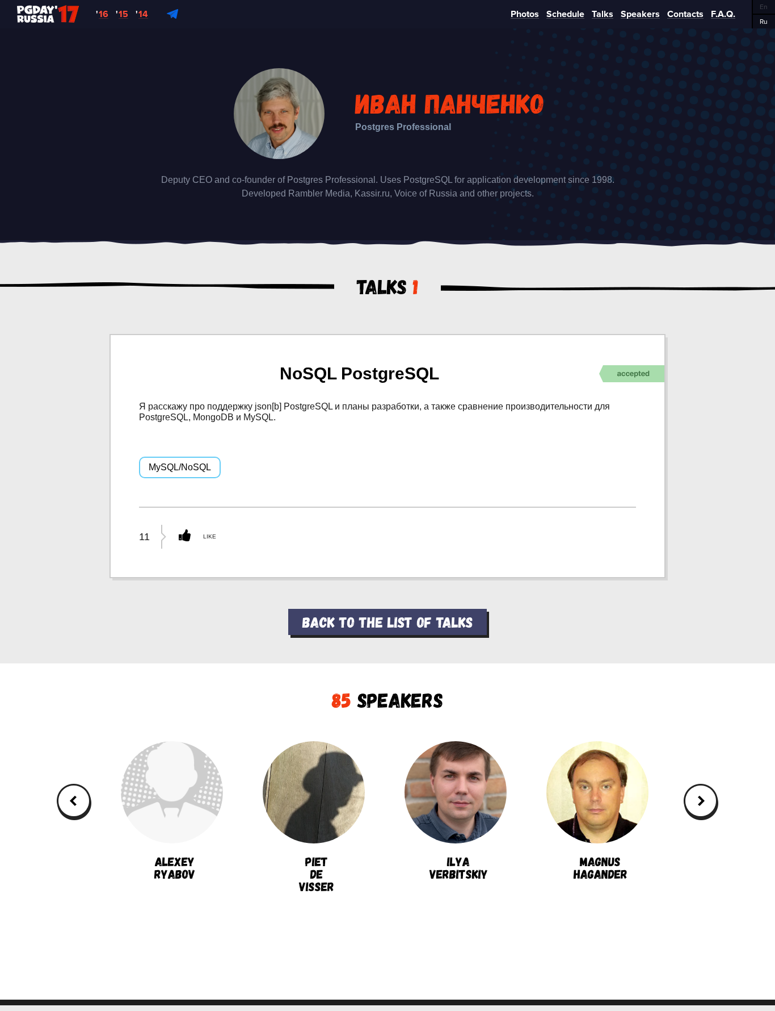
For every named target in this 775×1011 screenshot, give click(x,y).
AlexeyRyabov (174, 867)
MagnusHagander (600, 867)
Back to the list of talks (387, 621)
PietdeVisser (316, 873)
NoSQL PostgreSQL (359, 373)
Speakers (387, 699)
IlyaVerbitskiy (458, 867)
